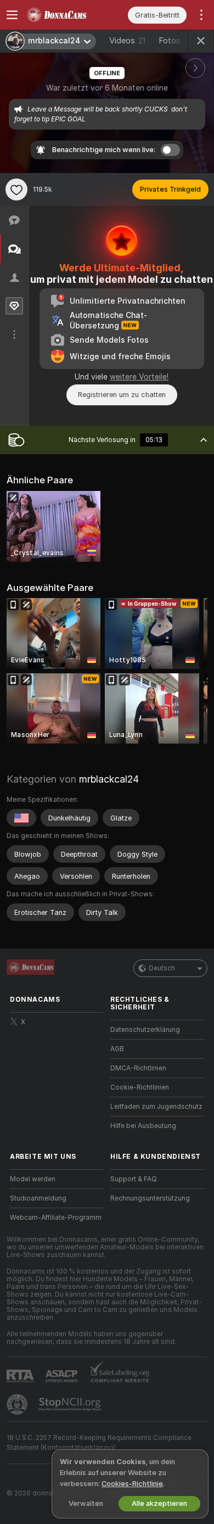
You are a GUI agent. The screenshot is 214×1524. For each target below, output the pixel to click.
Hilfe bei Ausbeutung (143, 1126)
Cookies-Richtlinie (132, 1484)
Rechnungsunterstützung (150, 1198)
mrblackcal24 (109, 779)
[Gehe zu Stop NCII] (70, 1404)
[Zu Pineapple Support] (18, 1404)
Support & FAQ (133, 1179)
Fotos (175, 41)
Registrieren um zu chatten (122, 394)
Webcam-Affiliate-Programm (56, 1217)
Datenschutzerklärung (145, 1030)
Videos (127, 41)
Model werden (32, 1179)
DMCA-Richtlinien (138, 1068)
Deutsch (162, 968)
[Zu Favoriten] (16, 189)
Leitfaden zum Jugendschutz (156, 1106)
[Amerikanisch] (21, 818)
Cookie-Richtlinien (139, 1087)
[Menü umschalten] (12, 15)
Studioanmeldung (38, 1198)
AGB (117, 1049)
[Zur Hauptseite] (65, 14)
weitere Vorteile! (139, 376)
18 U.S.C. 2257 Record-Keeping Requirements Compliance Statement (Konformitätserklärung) (99, 1443)
